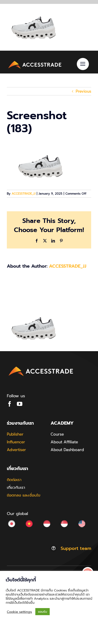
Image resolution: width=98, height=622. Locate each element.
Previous (83, 91)
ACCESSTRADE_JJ (24, 193)
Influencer (16, 442)
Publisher (15, 434)
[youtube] (19, 404)
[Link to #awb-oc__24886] (83, 64)
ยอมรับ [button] (42, 611)
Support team (76, 548)
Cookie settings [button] (19, 612)
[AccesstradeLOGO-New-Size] (35, 61)
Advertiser (16, 450)
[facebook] (9, 404)
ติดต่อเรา (14, 480)
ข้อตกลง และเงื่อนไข (23, 495)
